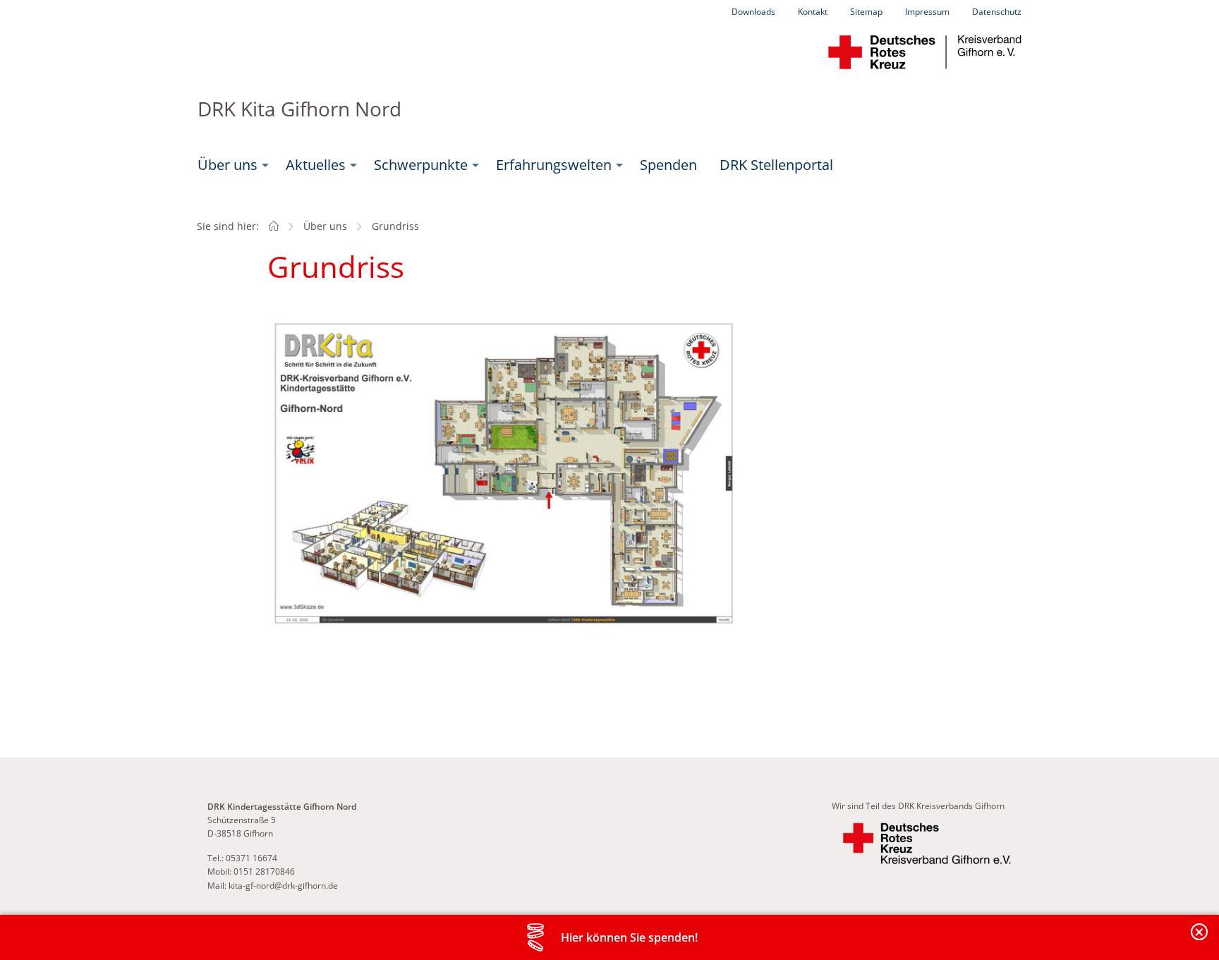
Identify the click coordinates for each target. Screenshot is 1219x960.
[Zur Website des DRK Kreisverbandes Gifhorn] (927, 844)
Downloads (753, 12)
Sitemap (866, 12)
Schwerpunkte (421, 164)
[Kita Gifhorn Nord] (274, 226)
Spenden (668, 164)
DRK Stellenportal (776, 164)
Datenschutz (996, 12)
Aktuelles (316, 164)
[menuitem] (230, 165)
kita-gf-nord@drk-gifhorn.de (283, 886)
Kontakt (812, 12)
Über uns (227, 164)
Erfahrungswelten (554, 164)
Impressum (927, 12)
